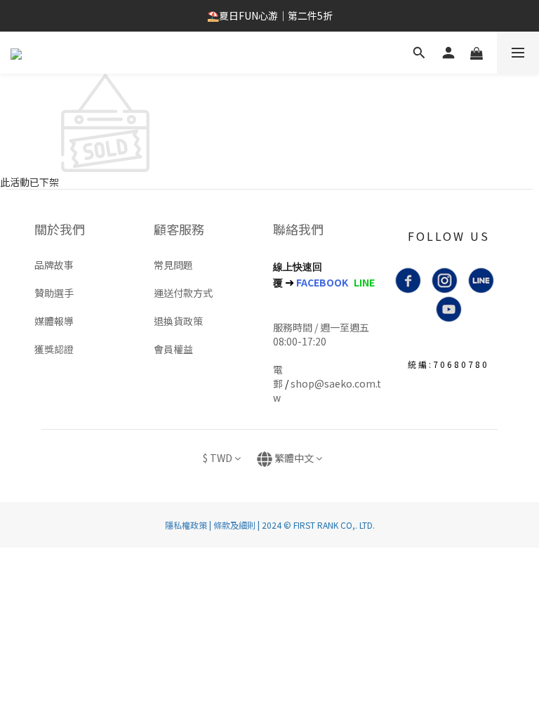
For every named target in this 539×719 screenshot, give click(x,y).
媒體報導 (54, 321)
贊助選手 (54, 293)
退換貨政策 (178, 321)
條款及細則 (234, 525)
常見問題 (173, 265)
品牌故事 (54, 265)
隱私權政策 (186, 525)
